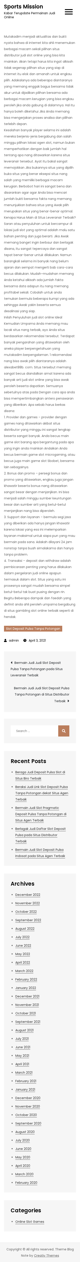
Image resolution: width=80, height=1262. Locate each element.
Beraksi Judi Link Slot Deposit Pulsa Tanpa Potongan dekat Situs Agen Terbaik (41, 793)
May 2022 (22, 954)
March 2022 (24, 971)
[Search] (63, 731)
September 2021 (27, 1022)
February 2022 (26, 979)
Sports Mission (23, 6)
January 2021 (25, 1089)
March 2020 (24, 1174)
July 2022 (22, 937)
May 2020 (22, 1157)
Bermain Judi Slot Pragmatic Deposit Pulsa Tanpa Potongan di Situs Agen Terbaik (40, 814)
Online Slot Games (29, 1221)
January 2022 (25, 988)
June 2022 (23, 945)
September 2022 (28, 920)
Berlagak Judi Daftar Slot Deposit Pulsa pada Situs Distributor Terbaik (40, 835)
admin (14, 640)
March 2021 (23, 1072)
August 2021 (24, 1030)
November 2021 (27, 1005)
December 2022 (27, 895)
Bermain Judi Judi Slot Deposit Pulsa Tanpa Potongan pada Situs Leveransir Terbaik (37, 669)
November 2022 (27, 903)
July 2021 (22, 1038)
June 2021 (22, 1047)
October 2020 (26, 1115)
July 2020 (22, 1140)
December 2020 (27, 1098)
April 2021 (22, 1064)
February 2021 (25, 1081)
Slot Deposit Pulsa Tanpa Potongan (33, 628)
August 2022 (24, 928)
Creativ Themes (46, 1255)
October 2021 (25, 1013)
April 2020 (22, 1166)
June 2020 (23, 1149)
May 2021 (22, 1055)
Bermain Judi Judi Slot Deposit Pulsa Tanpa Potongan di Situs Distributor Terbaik (41, 694)
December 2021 (27, 996)
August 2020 (25, 1132)
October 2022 (26, 911)
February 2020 (26, 1182)
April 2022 (22, 962)
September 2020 (28, 1123)
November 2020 (27, 1106)
